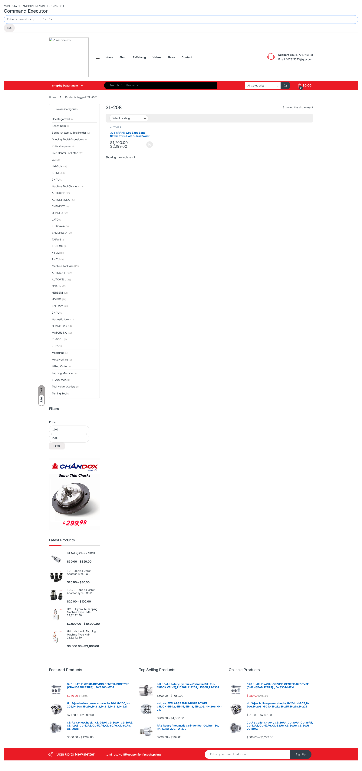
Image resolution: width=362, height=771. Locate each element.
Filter (57, 445)
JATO (57, 219)
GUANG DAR (62, 326)
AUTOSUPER (62, 272)
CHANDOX (61, 206)
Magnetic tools (63, 319)
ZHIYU (57, 179)
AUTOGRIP (116, 127)
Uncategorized (63, 119)
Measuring (60, 352)
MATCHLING (62, 332)
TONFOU (59, 246)
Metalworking (62, 359)
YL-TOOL (59, 339)
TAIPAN (58, 239)
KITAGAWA (61, 226)
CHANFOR (60, 212)
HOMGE (59, 299)
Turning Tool (61, 393)
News (171, 57)
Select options (148, 144)
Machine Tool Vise (66, 266)
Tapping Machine (64, 373)
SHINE (58, 173)
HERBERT (60, 292)
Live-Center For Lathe (67, 153)
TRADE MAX (61, 379)
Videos (157, 57)
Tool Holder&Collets (65, 386)
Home (109, 57)
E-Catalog (139, 57)
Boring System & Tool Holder (71, 132)
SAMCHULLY (62, 232)
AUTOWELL (61, 279)
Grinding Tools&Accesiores (69, 139)
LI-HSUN (59, 166)
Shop (123, 57)
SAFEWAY (60, 305)
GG (56, 159)
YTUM (58, 252)
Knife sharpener (63, 146)
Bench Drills (61, 125)
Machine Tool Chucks (68, 186)
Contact (187, 57)
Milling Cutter (61, 366)
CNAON (59, 286)
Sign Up (301, 754)
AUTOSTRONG (63, 199)
